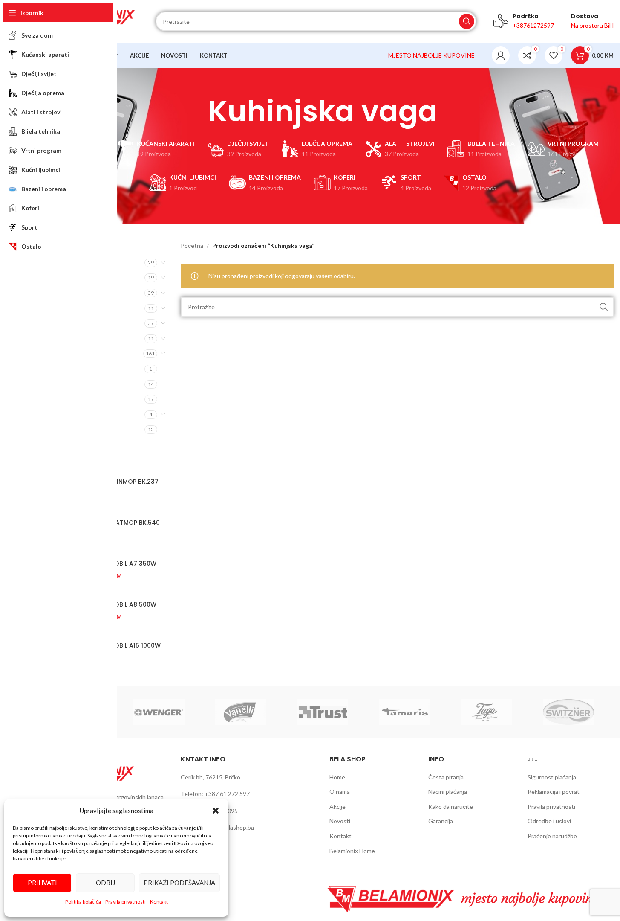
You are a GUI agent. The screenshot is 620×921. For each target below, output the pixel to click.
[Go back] (197, 111)
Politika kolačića (83, 901)
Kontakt (159, 901)
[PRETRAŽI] (466, 21)
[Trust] (322, 712)
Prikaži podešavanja (179, 882)
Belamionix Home (352, 850)
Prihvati (42, 882)
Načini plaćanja (447, 791)
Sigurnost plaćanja (552, 777)
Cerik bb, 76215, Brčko (210, 777)
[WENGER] (159, 712)
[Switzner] (568, 712)
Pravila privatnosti (125, 901)
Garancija (440, 821)
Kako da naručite (450, 806)
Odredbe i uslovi (549, 821)
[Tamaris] (405, 712)
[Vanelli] (241, 712)
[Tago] (487, 712)
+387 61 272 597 (227, 793)
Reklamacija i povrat (554, 791)
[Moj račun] (500, 55)
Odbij (105, 882)
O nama (339, 791)
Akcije (337, 806)
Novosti (339, 821)
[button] (215, 810)
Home (337, 777)
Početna (192, 245)
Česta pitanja (446, 777)
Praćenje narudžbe (552, 836)
